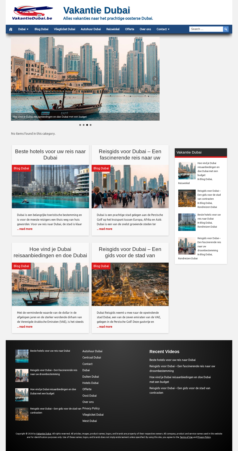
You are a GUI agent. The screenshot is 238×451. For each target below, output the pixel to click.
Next (155, 79)
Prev (15, 79)
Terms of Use (186, 437)
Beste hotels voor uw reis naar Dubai (172, 359)
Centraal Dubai (91, 357)
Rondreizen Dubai (207, 207)
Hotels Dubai (90, 382)
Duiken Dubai (90, 376)
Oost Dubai (89, 395)
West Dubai (89, 420)
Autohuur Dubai (91, 29)
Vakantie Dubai (96, 10)
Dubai (22, 29)
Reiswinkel (113, 29)
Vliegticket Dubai (64, 29)
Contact (162, 29)
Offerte (129, 29)
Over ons (145, 29)
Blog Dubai (41, 29)
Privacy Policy (91, 408)
